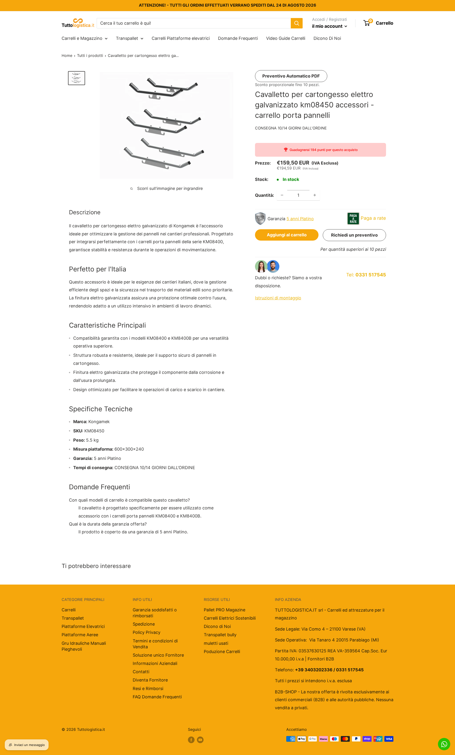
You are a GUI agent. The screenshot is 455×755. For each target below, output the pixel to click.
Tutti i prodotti (90, 55)
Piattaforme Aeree (80, 634)
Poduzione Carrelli (222, 651)
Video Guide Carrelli (285, 38)
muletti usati (216, 643)
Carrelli (69, 609)
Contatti (141, 671)
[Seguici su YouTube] (200, 739)
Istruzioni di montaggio (278, 297)
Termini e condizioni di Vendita (155, 643)
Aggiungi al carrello (287, 234)
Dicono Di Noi (327, 38)
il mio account (327, 26)
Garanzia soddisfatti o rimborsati (155, 612)
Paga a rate (373, 218)
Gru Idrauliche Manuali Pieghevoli (84, 646)
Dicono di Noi (217, 626)
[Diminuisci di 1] (282, 195)
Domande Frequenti (238, 38)
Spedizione (144, 624)
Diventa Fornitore (150, 679)
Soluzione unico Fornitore (158, 655)
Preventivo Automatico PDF (291, 75)
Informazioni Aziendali (155, 663)
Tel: (366, 275)
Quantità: (264, 194)
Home (67, 55)
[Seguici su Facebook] (191, 739)
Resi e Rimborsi (148, 688)
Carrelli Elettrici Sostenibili (230, 618)
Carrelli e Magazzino (82, 38)
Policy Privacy (146, 632)
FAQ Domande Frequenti (157, 696)
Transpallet (127, 38)
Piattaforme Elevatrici (83, 626)
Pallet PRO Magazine (224, 609)
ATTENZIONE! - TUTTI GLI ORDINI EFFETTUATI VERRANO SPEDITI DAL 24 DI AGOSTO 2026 (227, 5)
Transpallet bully (220, 634)
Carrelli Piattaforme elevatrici (181, 38)
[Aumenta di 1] (315, 195)
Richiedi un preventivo (354, 235)
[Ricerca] (297, 23)
